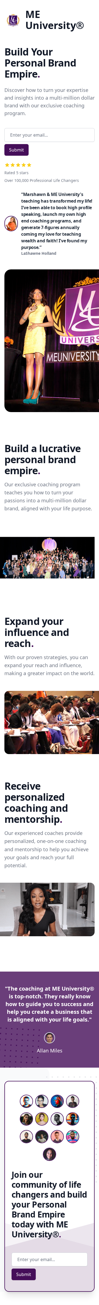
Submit (16, 150)
